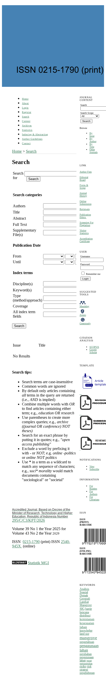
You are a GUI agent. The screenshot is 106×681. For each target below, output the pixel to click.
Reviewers (85, 209)
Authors (19, 206)
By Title (91, 145)
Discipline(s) (23, 284)
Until (17, 262)
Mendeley (84, 306)
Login (25, 107)
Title (16, 212)
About (25, 103)
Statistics (27, 130)
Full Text (20, 224)
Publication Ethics (85, 216)
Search (25, 116)
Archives (27, 125)
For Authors (93, 492)
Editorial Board (84, 178)
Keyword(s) (22, 290)
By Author (92, 140)
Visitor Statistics (84, 232)
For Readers (93, 487)
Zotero (83, 315)
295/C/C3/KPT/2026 (42, 515)
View (91, 466)
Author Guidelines (32, 139)
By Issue (91, 134)
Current (26, 121)
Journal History (83, 194)
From (17, 256)
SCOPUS (94, 347)
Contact (26, 143)
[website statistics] (19, 563)
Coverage (20, 306)
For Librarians (94, 498)
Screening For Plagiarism (86, 224)
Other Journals (93, 151)
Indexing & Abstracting (35, 134)
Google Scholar (93, 351)
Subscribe (94, 469)
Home (25, 98)
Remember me (93, 274)
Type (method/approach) (27, 298)
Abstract (19, 218)
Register (26, 112)
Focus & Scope (84, 186)
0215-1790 (31, 542)
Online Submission (85, 202)
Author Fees (86, 171)
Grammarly (85, 323)
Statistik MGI (38, 563)
